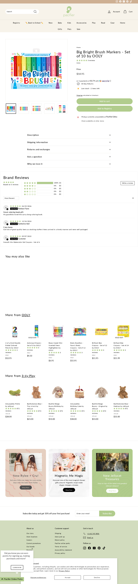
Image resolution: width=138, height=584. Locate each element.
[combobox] (22, 11)
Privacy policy (60, 553)
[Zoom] (36, 70)
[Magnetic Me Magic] (69, 462)
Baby (60, 23)
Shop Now (25, 487)
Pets (69, 29)
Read (103, 23)
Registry (16, 23)
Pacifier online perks (62, 543)
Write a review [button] (127, 183)
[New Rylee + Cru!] (25, 462)
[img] (15, 206)
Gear (113, 23)
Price (79, 69)
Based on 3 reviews (10, 185)
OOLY (26, 315)
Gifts (60, 29)
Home (122, 23)
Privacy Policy (64, 571)
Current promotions (34, 543)
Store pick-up (60, 537)
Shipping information (37, 142)
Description (33, 135)
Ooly (78, 63)
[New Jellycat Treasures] (112, 462)
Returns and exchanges (38, 149)
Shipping (79, 95)
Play (94, 23)
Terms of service (61, 546)
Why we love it (34, 164)
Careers (29, 540)
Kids (69, 23)
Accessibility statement (63, 550)
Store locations (32, 537)
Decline (97, 577)
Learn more (17, 567)
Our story (30, 533)
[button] (82, 60)
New (51, 23)
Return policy (60, 540)
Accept (67, 577)
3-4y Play (28, 376)
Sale (78, 29)
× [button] (32, 548)
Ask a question (34, 156)
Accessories (82, 23)
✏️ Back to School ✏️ (34, 23)
